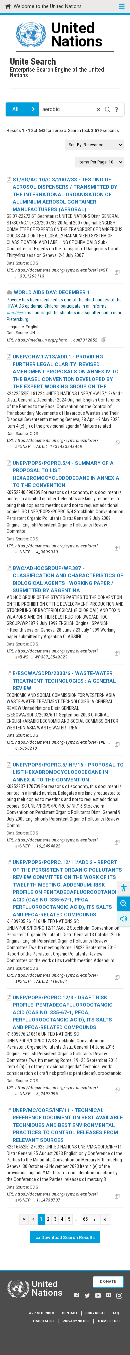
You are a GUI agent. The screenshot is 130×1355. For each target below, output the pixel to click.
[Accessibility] (123, 888)
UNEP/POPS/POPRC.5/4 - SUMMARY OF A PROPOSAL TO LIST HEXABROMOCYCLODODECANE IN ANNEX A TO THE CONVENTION (66, 474)
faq (116, 1313)
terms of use (108, 1321)
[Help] (116, 109)
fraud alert (44, 1321)
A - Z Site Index (41, 1313)
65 (85, 1219)
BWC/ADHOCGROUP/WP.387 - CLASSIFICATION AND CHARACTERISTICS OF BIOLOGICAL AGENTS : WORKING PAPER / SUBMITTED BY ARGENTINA (68, 579)
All (15, 109)
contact (69, 1313)
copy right (95, 1313)
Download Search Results (68, 1237)
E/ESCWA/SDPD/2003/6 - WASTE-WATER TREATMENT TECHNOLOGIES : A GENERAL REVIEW (64, 680)
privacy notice (76, 1321)
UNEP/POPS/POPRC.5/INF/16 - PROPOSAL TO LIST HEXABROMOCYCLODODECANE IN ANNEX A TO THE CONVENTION (68, 772)
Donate (108, 1281)
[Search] (107, 109)
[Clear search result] (98, 109)
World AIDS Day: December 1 (52, 292)
